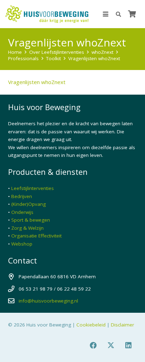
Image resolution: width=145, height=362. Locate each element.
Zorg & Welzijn (27, 228)
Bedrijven (21, 196)
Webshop (21, 244)
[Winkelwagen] (132, 14)
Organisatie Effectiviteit (36, 236)
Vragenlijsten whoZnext (36, 81)
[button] (106, 14)
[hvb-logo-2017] (46, 14)
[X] (111, 345)
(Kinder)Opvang (28, 204)
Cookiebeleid (91, 325)
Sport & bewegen (30, 220)
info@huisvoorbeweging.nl (48, 301)
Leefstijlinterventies (32, 188)
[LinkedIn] (128, 345)
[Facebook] (93, 345)
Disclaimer (122, 325)
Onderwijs (22, 212)
